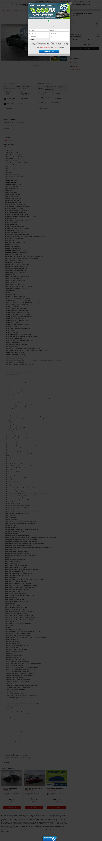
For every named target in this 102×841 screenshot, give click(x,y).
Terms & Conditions (43, 54)
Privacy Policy (56, 47)
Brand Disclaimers (62, 54)
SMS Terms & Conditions (46, 47)
